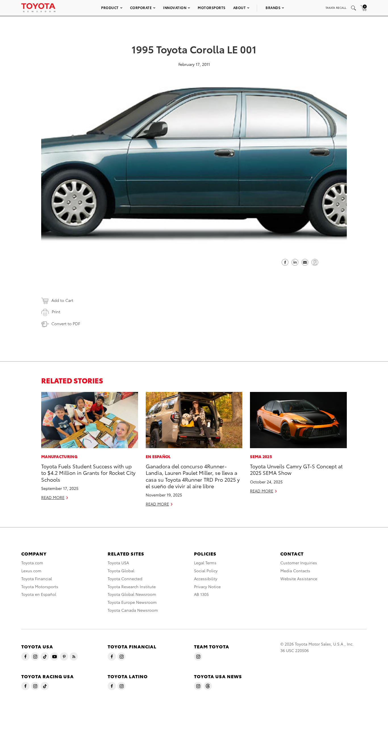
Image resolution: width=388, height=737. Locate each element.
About (239, 7)
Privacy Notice (207, 586)
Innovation (174, 7)
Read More (52, 497)
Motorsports (212, 7)
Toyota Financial (36, 578)
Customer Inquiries (298, 562)
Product (110, 7)
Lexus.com (31, 570)
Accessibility (205, 578)
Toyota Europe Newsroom (132, 602)
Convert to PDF (65, 323)
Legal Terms (205, 562)
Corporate (141, 7)
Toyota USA (118, 562)
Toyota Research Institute (132, 586)
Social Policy (206, 570)
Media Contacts (295, 570)
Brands (273, 7)
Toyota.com (32, 562)
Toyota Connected (125, 578)
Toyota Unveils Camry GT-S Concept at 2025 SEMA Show (296, 469)
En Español (158, 456)
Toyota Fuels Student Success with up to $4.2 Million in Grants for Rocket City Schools (88, 472)
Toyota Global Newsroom (132, 594)
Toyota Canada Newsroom (133, 610)
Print (56, 311)
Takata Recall (336, 7)
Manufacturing (59, 456)
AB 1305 (201, 594)
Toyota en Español (38, 594)
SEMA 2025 (261, 456)
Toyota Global (121, 570)
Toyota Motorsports (39, 586)
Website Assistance (298, 578)
